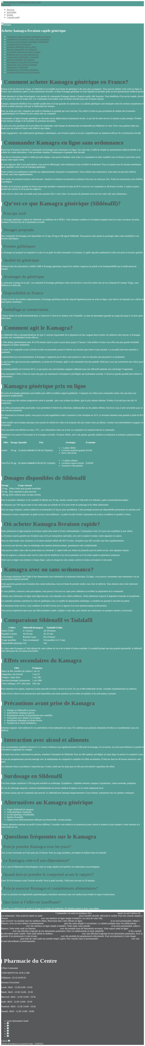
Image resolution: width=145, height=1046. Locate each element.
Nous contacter (8, 1016)
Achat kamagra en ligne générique (94, 941)
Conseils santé (13, 17)
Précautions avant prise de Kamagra (23, 62)
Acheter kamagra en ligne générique (90, 946)
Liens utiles (89, 949)
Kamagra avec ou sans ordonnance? (23, 54)
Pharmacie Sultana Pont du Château (115, 938)
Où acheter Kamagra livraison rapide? (24, 52)
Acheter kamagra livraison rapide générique (67, 944)
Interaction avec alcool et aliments (22, 64)
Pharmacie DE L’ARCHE (116, 931)
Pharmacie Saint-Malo (101, 926)
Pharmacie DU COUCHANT (96, 921)
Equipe (10, 15)
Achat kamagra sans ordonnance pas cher (65, 949)
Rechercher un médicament (43, 913)
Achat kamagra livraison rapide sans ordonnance (57, 941)
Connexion (6, 5)
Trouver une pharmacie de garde (15, 913)
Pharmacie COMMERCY (48, 928)
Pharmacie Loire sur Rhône (104, 913)
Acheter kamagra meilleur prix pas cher (29, 944)
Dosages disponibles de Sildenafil (22, 49)
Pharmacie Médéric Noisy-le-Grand (24, 918)
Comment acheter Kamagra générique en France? (29, 36)
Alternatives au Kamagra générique (22, 70)
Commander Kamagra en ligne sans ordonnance (28, 39)
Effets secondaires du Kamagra (21, 59)
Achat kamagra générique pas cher (30, 949)
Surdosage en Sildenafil (17, 67)
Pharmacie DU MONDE (49, 936)
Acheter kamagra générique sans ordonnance (54, 946)
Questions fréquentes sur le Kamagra (23, 72)
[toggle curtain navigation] (2, 22)
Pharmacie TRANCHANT (13, 926)
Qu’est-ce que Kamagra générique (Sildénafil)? (28, 42)
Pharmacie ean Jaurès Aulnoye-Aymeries (121, 918)
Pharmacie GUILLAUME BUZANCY (61, 916)
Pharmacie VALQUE (54, 923)
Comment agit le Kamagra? (19, 44)
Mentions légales (102, 949)
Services (10, 9)
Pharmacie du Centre (31, 2)
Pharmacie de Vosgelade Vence (67, 933)
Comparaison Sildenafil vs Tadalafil (23, 57)
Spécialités (11, 12)
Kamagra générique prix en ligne (21, 47)
